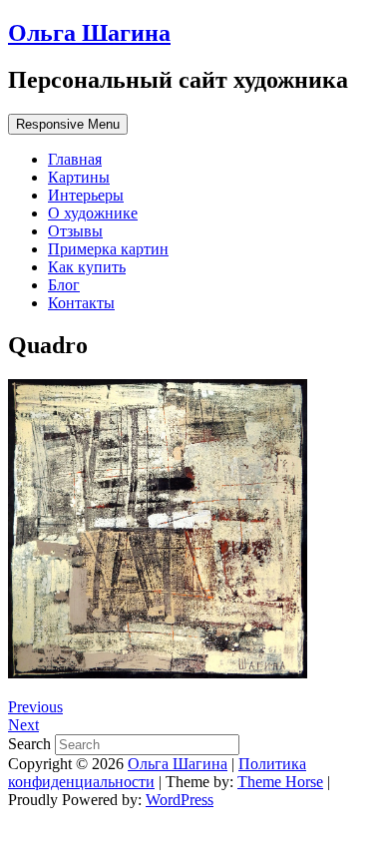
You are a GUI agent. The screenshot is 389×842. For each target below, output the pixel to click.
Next (23, 724)
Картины (79, 177)
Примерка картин (108, 248)
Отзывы (75, 230)
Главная (75, 159)
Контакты (81, 302)
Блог (64, 284)
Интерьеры (86, 195)
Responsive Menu (68, 124)
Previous (35, 706)
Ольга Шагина (89, 33)
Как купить (87, 266)
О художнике (93, 213)
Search (31, 743)
